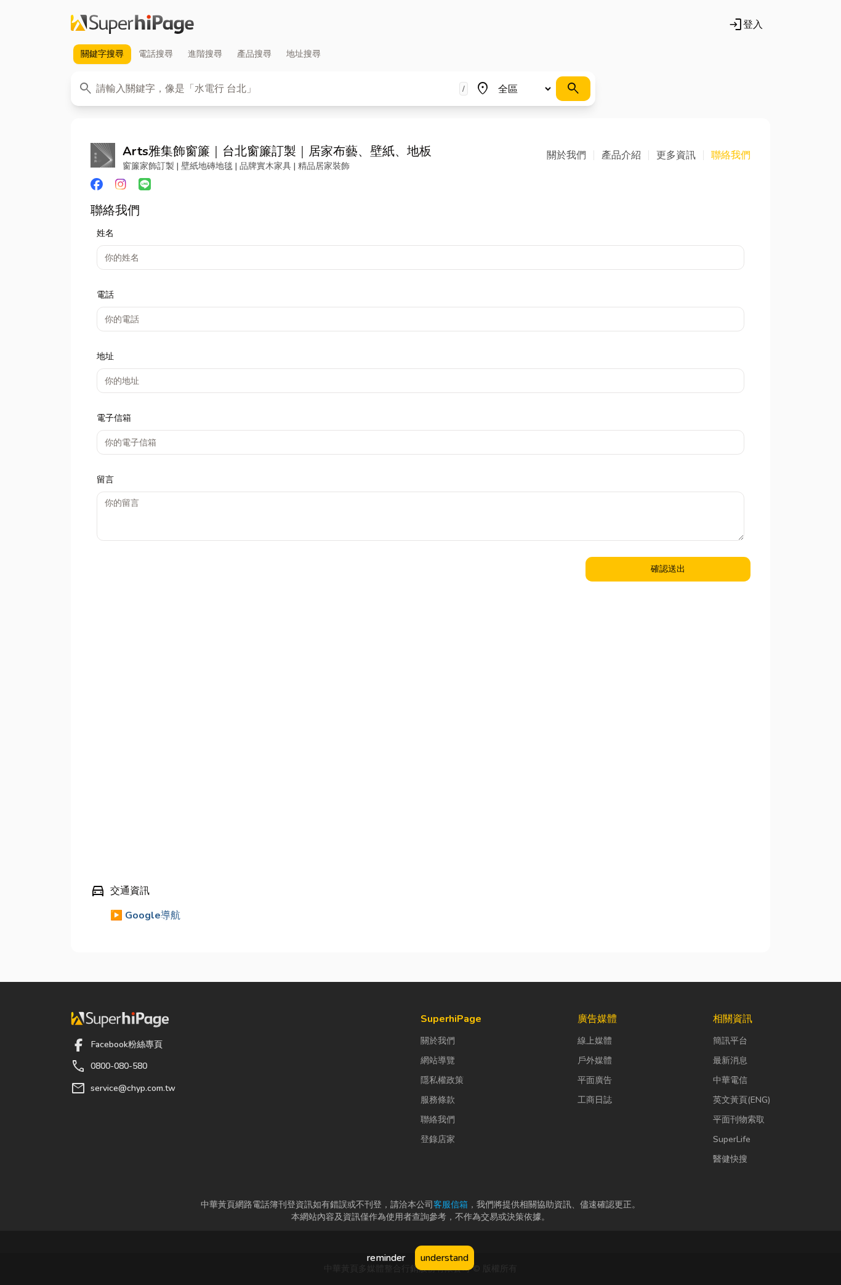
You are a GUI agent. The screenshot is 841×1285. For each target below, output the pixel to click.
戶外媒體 (594, 1060)
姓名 (105, 233)
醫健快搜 (730, 1159)
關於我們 (437, 1041)
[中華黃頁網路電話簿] (132, 24)
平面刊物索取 (739, 1119)
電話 (105, 295)
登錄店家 (437, 1139)
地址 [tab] (303, 54)
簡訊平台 (730, 1041)
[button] (570, 155)
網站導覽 (437, 1060)
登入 (745, 24)
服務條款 (437, 1100)
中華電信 (730, 1080)
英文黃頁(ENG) (741, 1100)
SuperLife (731, 1139)
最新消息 (730, 1060)
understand (444, 1258)
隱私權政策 (442, 1080)
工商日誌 (594, 1100)
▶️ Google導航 (145, 915)
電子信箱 (114, 418)
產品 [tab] (254, 54)
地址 (105, 356)
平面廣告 (594, 1080)
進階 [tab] (205, 54)
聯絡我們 (437, 1119)
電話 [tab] (156, 54)
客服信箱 (450, 1204)
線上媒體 (594, 1041)
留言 (105, 479)
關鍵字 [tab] (102, 54)
